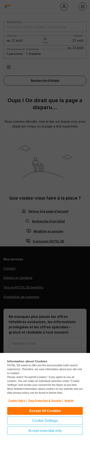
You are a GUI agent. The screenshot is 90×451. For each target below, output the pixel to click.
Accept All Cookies (45, 411)
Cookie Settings (44, 420)
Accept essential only (45, 430)
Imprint (69, 400)
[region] (45, 402)
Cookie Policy (16, 400)
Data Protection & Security (45, 400)
